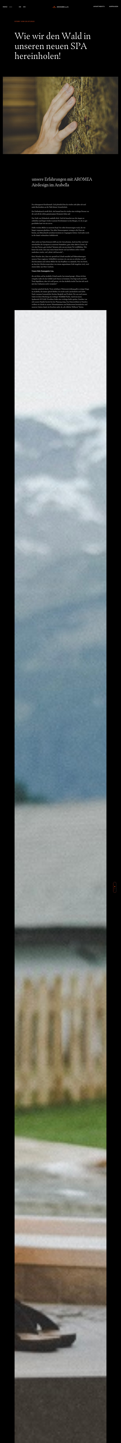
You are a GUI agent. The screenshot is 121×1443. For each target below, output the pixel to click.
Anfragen (113, 6)
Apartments (99, 6)
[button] (114, 886)
